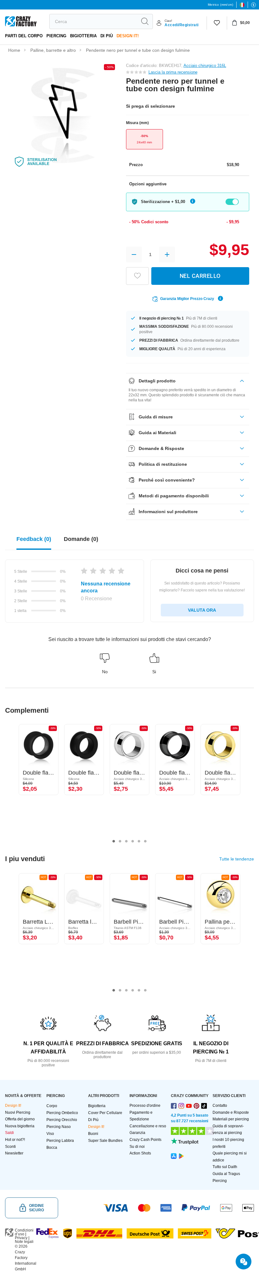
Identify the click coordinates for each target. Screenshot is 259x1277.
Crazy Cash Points (145, 1139)
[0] (217, 23)
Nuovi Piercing (17, 1112)
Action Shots (140, 1153)
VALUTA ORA (202, 610)
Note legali (24, 1241)
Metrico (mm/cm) (220, 4)
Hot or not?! (15, 1139)
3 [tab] (126, 841)
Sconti (10, 1146)
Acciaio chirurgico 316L (205, 65)
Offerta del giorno (20, 1119)
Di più (106, 35)
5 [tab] (139, 841)
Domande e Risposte (231, 1112)
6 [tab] (145, 841)
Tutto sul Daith (225, 1167)
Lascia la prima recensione (172, 72)
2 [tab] (120, 841)
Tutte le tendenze (236, 858)
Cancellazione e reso (148, 1126)
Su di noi (137, 1146)
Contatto (220, 1105)
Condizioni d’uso (24, 1232)
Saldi (9, 1132)
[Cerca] (145, 21)
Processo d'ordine (145, 1105)
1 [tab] (114, 841)
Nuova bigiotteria (19, 1126)
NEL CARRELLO (200, 276)
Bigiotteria (83, 35)
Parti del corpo (24, 35)
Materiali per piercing (231, 1119)
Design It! (128, 35)
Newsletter (14, 1153)
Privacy (21, 1238)
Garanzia (137, 1132)
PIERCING (56, 35)
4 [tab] (133, 841)
